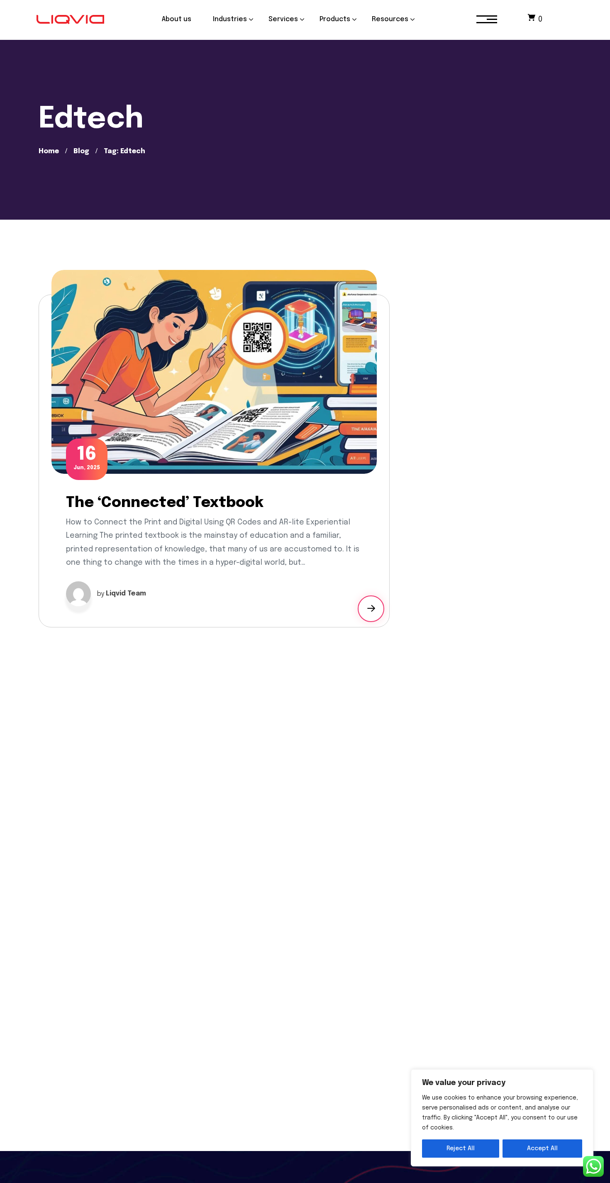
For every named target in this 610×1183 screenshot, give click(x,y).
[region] (502, 1117)
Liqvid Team (126, 593)
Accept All (542, 1148)
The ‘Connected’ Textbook (165, 502)
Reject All (461, 1148)
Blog (81, 151)
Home (49, 151)
